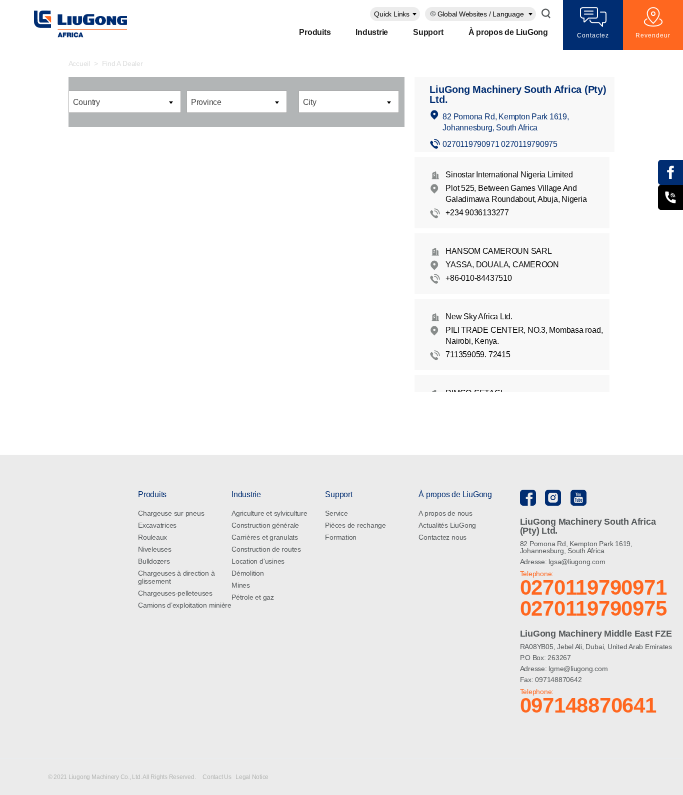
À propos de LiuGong (508, 32)
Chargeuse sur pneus (171, 513)
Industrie (372, 32)
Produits (314, 32)
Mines (241, 585)
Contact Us (217, 777)
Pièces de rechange (355, 525)
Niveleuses (155, 549)
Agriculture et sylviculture (270, 513)
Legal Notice (252, 777)
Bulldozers (154, 561)
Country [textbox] (86, 102)
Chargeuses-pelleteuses (175, 593)
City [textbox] (309, 102)
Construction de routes (266, 549)
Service (336, 513)
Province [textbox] (206, 102)
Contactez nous (442, 537)
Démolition (248, 573)
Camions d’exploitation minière (185, 605)
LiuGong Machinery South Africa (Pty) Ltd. (518, 94)
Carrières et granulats (265, 537)
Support (428, 32)
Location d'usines (258, 561)
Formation (340, 537)
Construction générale (265, 525)
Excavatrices (157, 525)
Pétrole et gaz (253, 597)
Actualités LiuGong (447, 525)
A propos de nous (445, 513)
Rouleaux (152, 537)
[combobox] (395, 14)
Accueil (79, 63)
